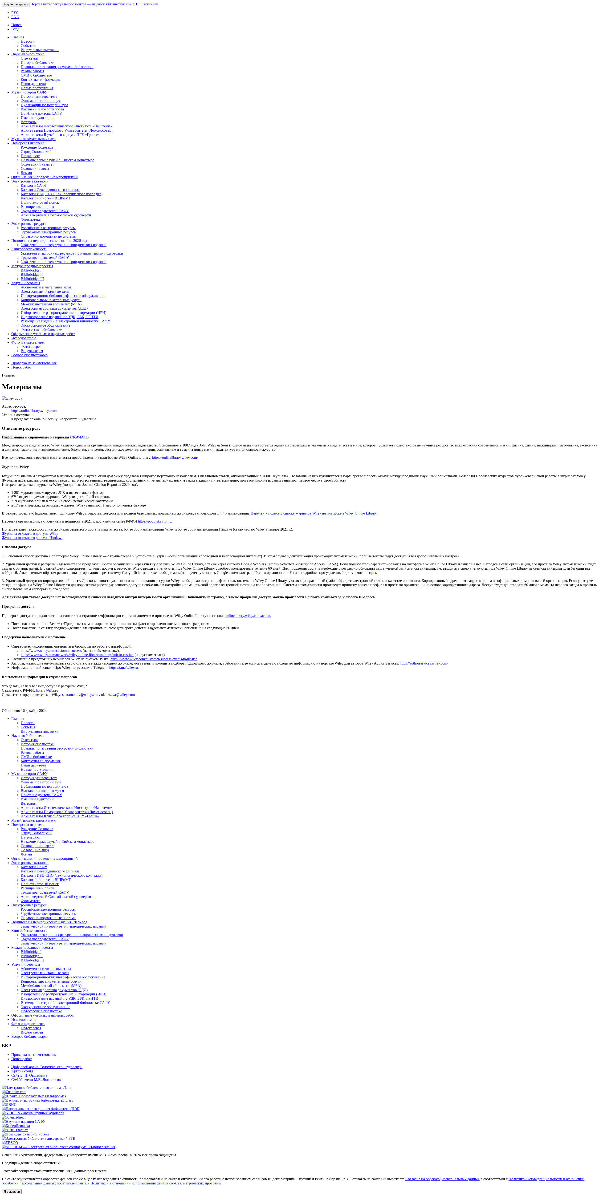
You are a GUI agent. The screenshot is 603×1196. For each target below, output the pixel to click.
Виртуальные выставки (40, 50)
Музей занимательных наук (33, 139)
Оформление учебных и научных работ (43, 334)
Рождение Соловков (37, 147)
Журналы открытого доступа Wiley (30, 533)
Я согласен (12, 1191)
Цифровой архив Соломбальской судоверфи (46, 1067)
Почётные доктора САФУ (41, 113)
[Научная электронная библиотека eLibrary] (37, 1100)
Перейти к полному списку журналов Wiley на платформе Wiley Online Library (314, 513)
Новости (28, 41)
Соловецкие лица (35, 168)
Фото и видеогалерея (28, 342)
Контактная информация (41, 79)
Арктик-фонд (22, 1071)
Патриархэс (30, 156)
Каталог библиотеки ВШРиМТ (46, 198)
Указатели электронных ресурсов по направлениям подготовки (72, 253)
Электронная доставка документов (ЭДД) (54, 308)
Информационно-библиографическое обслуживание (63, 296)
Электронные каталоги (30, 181)
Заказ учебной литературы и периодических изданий (63, 245)
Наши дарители (33, 84)
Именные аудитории (37, 118)
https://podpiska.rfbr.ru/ (155, 521)
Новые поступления (37, 88)
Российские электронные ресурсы (48, 228)
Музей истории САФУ (29, 92)
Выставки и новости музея (42, 109)
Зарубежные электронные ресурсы (49, 232)
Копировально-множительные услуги (51, 300)
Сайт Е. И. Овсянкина (29, 1075)
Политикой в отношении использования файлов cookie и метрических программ (155, 1183)
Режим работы (32, 71)
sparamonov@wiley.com (80, 695)
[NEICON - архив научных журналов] (33, 1113)
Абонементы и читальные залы (46, 287)
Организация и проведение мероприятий (44, 177)
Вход (15, 29)
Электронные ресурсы (29, 224)
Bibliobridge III (32, 279)
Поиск (16, 25)
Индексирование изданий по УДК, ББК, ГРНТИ (59, 317)
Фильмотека (31, 219)
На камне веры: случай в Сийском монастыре (57, 160)
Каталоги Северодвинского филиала (50, 190)
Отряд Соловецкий (36, 152)
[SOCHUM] (58, 1147)
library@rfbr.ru (47, 690)
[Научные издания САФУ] (23, 1121)
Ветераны (29, 122)
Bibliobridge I (31, 270)
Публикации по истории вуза (44, 105)
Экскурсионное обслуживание (45, 325)
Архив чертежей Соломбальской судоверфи (56, 215)
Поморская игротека (27, 143)
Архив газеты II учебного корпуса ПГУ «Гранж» (60, 135)
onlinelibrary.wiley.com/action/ (248, 616)
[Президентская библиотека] (25, 1134)
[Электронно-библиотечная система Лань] (36, 1088)
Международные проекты (32, 266)
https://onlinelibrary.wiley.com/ (34, 411)
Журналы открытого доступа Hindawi (32, 538)
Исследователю (23, 338)
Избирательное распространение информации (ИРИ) (63, 313)
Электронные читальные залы (45, 291)
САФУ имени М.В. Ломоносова (36, 1080)
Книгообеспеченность (29, 249)
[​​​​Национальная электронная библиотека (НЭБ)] (41, 1109)
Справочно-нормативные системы (48, 236)
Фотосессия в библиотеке (41, 330)
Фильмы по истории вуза (41, 101)
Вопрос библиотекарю (29, 355)
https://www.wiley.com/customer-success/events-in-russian (153, 659)
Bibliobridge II (32, 274)
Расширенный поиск (37, 207)
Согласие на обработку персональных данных (442, 1179)
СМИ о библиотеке (36, 75)
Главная (17, 37)
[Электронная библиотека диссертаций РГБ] (38, 1138)
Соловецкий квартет (37, 164)
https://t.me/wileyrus (124, 667)
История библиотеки (37, 63)
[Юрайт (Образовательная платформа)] (34, 1096)
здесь (372, 573)
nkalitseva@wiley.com (118, 695)
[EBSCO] (10, 1143)
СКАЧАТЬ (79, 437)
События (28, 46)
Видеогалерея (32, 351)
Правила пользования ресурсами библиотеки (57, 67)
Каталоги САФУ (34, 185)
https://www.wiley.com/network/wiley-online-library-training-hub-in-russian (77, 655)
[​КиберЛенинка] (16, 1126)
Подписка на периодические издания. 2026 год (49, 241)
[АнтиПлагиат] (15, 1130)
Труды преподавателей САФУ (45, 211)
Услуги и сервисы (25, 283)
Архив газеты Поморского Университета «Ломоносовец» (67, 130)
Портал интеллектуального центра (94, 4)
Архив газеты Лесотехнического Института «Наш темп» (66, 126)
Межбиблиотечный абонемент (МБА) (51, 304)
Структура (29, 58)
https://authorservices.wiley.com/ (424, 663)
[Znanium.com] (14, 1092)
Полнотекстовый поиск (40, 202)
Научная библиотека (27, 54)
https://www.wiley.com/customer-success (51, 651)
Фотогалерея (31, 347)
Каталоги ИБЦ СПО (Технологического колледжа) (61, 194)
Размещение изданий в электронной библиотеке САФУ (65, 321)
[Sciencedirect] (13, 1117)
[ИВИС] (9, 1105)
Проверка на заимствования (34, 363)
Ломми (26, 173)
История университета (39, 96)
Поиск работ (21, 367)
